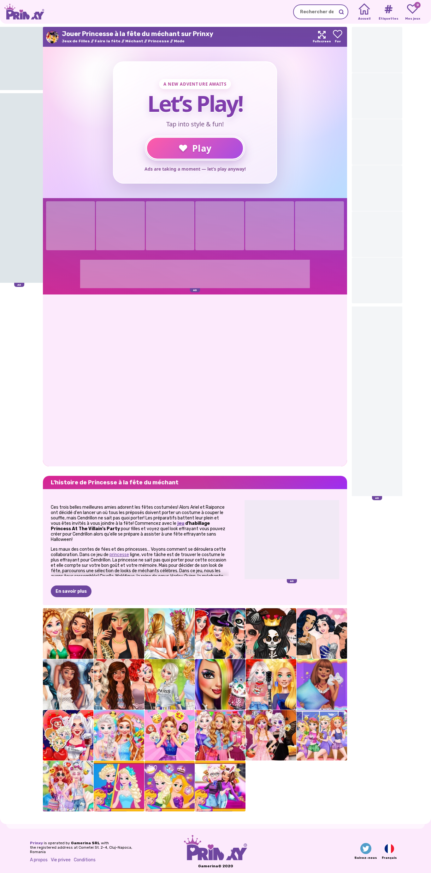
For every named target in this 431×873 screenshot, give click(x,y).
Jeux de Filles (76, 41)
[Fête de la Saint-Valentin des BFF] (220, 786)
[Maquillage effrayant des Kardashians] (271, 633)
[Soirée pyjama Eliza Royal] (322, 735)
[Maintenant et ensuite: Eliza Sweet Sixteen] (119, 786)
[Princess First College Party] (170, 684)
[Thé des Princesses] (170, 786)
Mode (179, 41)
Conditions (85, 860)
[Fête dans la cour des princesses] (68, 786)
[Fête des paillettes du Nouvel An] (68, 633)
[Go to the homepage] (22, 12)
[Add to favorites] (337, 37)
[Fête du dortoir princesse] (220, 735)
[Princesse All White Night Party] (68, 684)
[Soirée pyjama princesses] (322, 684)
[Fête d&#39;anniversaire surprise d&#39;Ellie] (170, 735)
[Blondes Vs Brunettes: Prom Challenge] (322, 633)
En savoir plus (71, 591)
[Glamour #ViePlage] (119, 633)
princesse (119, 554)
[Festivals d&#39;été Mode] (170, 633)
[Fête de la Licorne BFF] (119, 735)
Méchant (134, 41)
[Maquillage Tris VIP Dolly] (220, 684)
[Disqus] (195, 380)
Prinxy (36, 843)
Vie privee (61, 860)
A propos (39, 860)
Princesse (158, 41)
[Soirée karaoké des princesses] (271, 684)
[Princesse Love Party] (68, 735)
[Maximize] (322, 37)
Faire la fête (108, 41)
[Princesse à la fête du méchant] (220, 633)
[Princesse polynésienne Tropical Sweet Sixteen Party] (119, 684)
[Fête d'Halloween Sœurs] (271, 735)
